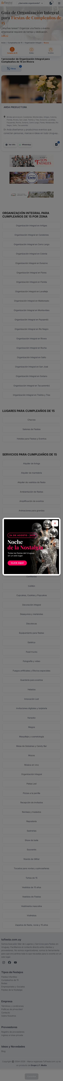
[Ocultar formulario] (55, 523)
